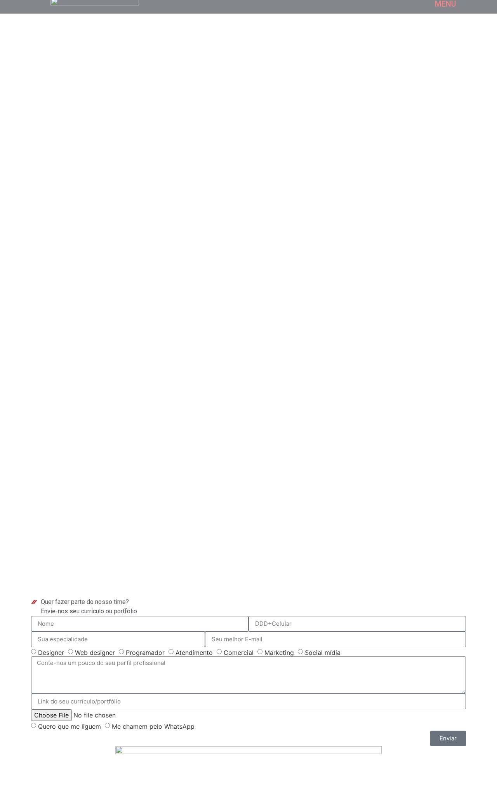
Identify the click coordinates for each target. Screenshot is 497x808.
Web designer (95, 652)
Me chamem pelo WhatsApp (153, 726)
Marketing (279, 652)
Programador (145, 652)
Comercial (239, 652)
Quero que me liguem (69, 726)
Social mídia (323, 652)
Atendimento (194, 652)
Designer (51, 652)
